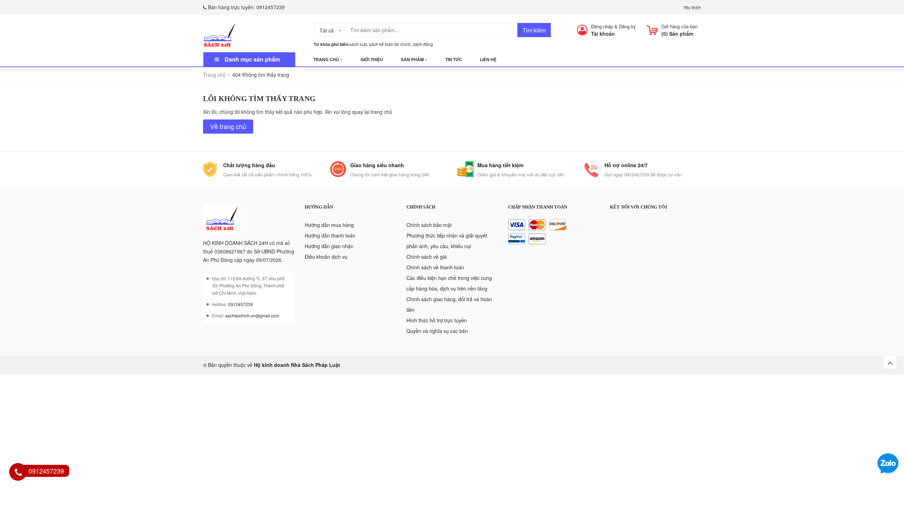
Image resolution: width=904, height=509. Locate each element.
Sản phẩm (413, 59)
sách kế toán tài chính (390, 44)
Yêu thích (692, 7)
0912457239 (270, 7)
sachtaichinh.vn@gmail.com (252, 315)
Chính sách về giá (426, 256)
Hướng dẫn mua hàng (329, 224)
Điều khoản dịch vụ (326, 256)
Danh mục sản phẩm (252, 59)
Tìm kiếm (534, 30)
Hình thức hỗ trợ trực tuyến (436, 320)
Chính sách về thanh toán (435, 267)
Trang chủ (326, 59)
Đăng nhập (602, 26)
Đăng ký (627, 26)
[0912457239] (18, 473)
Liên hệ (488, 59)
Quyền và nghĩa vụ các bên (437, 330)
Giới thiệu (372, 59)
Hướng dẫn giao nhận (329, 246)
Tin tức (453, 59)
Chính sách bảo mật (429, 224)
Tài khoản (603, 33)
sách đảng (423, 44)
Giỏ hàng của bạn (679, 26)
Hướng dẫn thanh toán (330, 235)
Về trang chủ (228, 126)
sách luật (358, 44)
